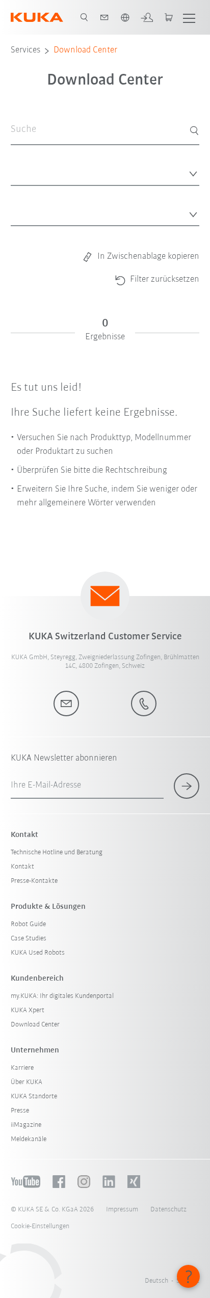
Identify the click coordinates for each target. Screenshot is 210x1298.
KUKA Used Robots (38, 953)
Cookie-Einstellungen (40, 1226)
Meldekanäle (28, 1139)
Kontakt (22, 867)
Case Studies (28, 938)
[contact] (104, 17)
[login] (146, 17)
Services (25, 50)
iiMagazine (26, 1125)
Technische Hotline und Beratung (56, 852)
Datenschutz (168, 1209)
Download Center (85, 50)
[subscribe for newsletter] (186, 786)
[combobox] (105, 170)
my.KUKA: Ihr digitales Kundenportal (62, 996)
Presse (20, 1111)
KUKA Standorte (34, 1096)
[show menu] (189, 17)
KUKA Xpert (27, 1010)
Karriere (22, 1068)
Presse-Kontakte (34, 881)
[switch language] (125, 17)
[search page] (84, 17)
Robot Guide (28, 924)
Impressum (122, 1209)
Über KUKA (26, 1082)
